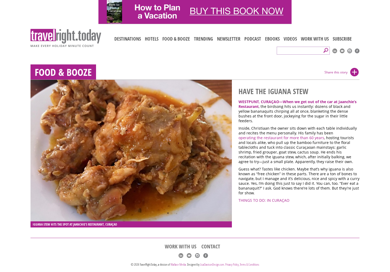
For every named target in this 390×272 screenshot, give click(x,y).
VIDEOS (290, 38)
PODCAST (252, 38)
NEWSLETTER (228, 38)
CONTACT (210, 246)
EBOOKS (272, 38)
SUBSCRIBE (342, 38)
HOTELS (151, 38)
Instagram (349, 51)
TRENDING (203, 38)
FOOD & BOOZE (176, 38)
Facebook (357, 51)
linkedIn (334, 51)
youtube (342, 51)
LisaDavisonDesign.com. (212, 264)
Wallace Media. (179, 264)
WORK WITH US (315, 38)
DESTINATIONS (127, 38)
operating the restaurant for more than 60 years (281, 138)
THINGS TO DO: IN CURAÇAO (264, 200)
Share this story (336, 72)
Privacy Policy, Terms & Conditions (242, 264)
